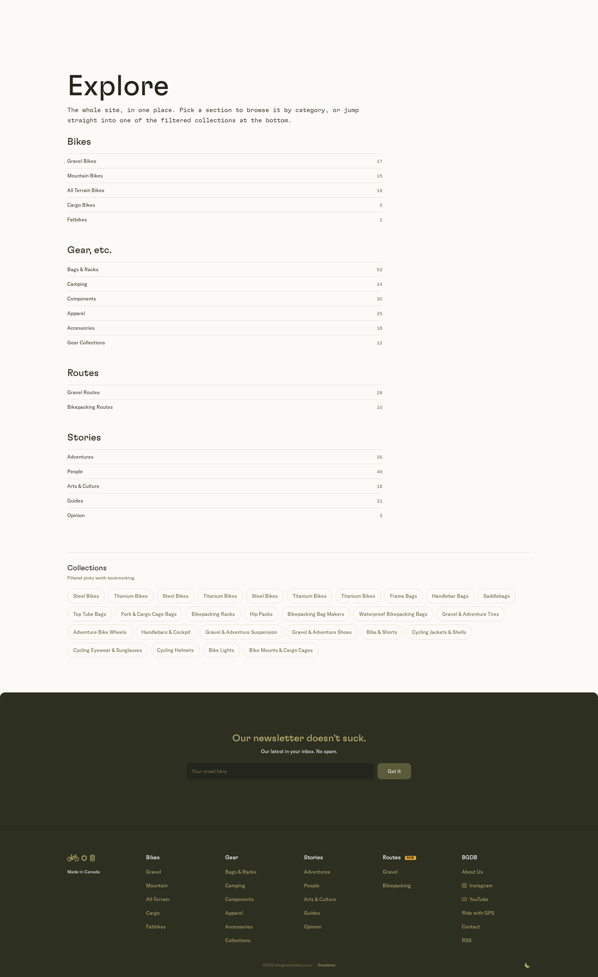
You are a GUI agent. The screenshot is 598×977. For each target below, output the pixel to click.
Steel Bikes (86, 596)
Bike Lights (221, 650)
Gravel (153, 872)
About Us (472, 872)
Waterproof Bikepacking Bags (393, 614)
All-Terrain (157, 899)
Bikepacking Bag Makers (315, 614)
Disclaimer (326, 965)
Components (239, 899)
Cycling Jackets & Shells (439, 632)
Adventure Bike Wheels (99, 632)
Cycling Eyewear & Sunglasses (107, 650)
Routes (83, 373)
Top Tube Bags (89, 614)
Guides (312, 913)
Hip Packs (261, 614)
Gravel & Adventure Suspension (241, 632)
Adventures (317, 872)
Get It (394, 771)
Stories (84, 437)
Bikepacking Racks (213, 614)
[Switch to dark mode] (527, 965)
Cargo (153, 913)
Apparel (234, 913)
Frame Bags (403, 596)
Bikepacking (397, 885)
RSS (467, 940)
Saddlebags (496, 596)
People (312, 885)
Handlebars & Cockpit (166, 632)
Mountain (157, 885)
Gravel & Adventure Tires (470, 614)
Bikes (79, 142)
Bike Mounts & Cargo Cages (281, 650)
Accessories (239, 926)
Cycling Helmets (175, 650)
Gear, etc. (89, 250)
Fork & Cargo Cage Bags (149, 614)
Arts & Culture (320, 899)
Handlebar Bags (450, 596)
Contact (471, 926)
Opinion (312, 926)
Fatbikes (156, 926)
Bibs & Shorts (382, 632)
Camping (235, 885)
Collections (237, 940)
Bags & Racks (240, 872)
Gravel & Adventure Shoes (322, 632)
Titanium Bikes (131, 596)
